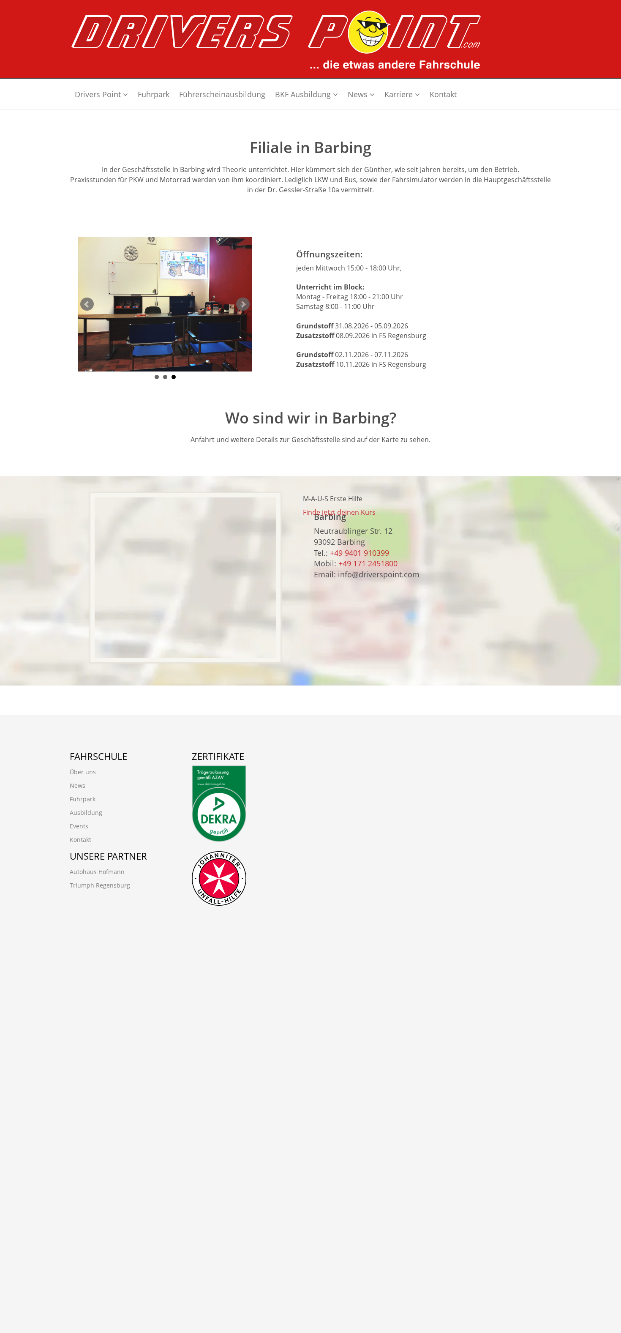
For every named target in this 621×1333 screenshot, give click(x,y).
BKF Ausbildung (304, 94)
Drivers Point (99, 94)
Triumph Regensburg (100, 885)
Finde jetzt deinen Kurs (339, 512)
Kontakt (443, 94)
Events (79, 826)
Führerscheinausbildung (222, 94)
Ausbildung (86, 813)
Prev (87, 304)
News (359, 94)
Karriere (399, 94)
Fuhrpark (153, 94)
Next (243, 304)
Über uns (83, 772)
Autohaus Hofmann (97, 872)
